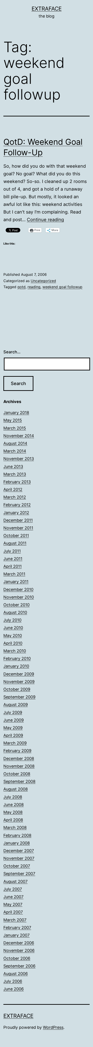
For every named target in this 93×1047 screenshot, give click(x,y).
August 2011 (14, 543)
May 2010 (12, 635)
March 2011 (14, 574)
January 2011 (15, 581)
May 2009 (13, 727)
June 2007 (13, 896)
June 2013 (13, 466)
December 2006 (18, 942)
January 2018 (16, 412)
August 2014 (15, 443)
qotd (21, 287)
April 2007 (13, 912)
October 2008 (16, 773)
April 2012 (12, 489)
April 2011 (12, 566)
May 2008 (13, 812)
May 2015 (12, 420)
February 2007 (17, 927)
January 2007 (16, 935)
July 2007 (12, 889)
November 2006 (19, 950)
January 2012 (16, 512)
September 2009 (19, 697)
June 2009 (13, 720)
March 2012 (14, 497)
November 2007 (18, 858)
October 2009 (16, 689)
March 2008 (15, 827)
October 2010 (16, 604)
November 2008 (19, 766)
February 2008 (17, 835)
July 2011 (12, 551)
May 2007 (12, 904)
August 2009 (15, 704)
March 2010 (14, 650)
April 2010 (12, 643)
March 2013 (14, 474)
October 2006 (16, 958)
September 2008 (19, 781)
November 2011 (18, 528)
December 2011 (18, 520)
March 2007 (14, 920)
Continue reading (45, 219)
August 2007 (15, 881)
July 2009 (12, 712)
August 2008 (15, 789)
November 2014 (18, 435)
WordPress (53, 1027)
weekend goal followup (62, 287)
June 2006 (13, 989)
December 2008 (18, 758)
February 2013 (17, 481)
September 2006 (19, 966)
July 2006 (12, 981)
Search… (12, 352)
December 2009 (18, 674)
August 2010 (15, 612)
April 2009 (13, 735)
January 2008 (16, 843)
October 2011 (16, 535)
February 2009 (17, 750)
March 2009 (15, 743)
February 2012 (17, 504)
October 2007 (16, 866)
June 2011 (12, 558)
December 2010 (18, 589)
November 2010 (18, 597)
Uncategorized (43, 280)
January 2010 (16, 666)
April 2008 (13, 820)
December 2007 (18, 850)
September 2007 (19, 873)
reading (34, 287)
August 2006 (15, 973)
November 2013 (18, 458)
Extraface (47, 8)
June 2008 (13, 804)
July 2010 (12, 620)
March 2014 (14, 451)
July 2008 (12, 797)
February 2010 (17, 658)
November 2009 (19, 681)
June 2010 (13, 627)
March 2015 (14, 428)
